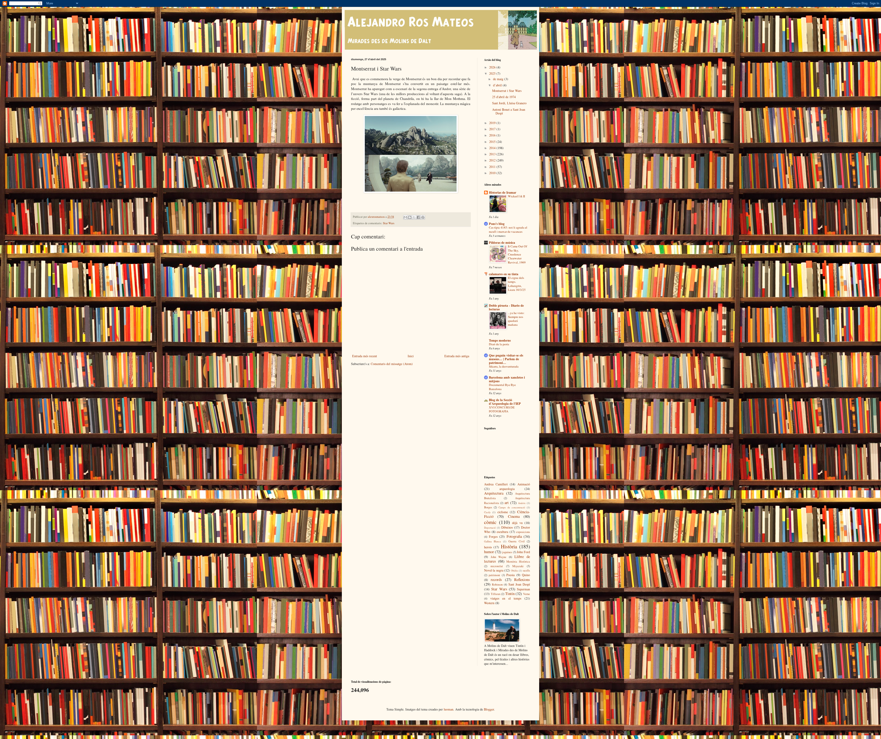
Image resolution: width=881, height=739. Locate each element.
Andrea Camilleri (496, 484)
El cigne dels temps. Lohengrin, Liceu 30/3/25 (517, 284)
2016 (492, 135)
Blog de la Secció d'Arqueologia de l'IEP (505, 401)
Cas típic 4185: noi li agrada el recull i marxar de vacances (508, 229)
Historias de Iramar (502, 192)
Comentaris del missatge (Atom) (392, 364)
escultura (502, 531)
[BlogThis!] (409, 217)
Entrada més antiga (456, 356)
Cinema (514, 516)
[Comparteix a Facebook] (418, 217)
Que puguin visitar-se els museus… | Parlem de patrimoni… (506, 359)
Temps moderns (500, 340)
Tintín (510, 593)
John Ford (523, 552)
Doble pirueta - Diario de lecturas (506, 307)
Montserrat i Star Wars (506, 90)
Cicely (487, 512)
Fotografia (514, 536)
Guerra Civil (516, 541)
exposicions (523, 532)
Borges (488, 507)
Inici (411, 356)
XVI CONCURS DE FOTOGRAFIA (502, 409)
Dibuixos (507, 527)
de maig (498, 79)
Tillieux (495, 594)
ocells (526, 570)
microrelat (497, 566)
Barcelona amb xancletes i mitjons (507, 379)
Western (489, 603)
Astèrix (522, 503)
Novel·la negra (493, 570)
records (496, 579)
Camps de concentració (512, 507)
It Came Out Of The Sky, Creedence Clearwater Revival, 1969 (517, 254)
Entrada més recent (364, 356)
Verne (526, 594)
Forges (493, 536)
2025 (492, 73)
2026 (492, 67)
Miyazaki (518, 566)
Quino (526, 575)
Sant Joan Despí (519, 584)
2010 (492, 173)
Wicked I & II (516, 196)
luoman (448, 709)
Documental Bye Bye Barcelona (502, 387)
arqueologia (507, 489)
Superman (523, 589)
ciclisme (502, 512)
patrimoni (494, 575)
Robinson (497, 584)
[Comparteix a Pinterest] (423, 217)
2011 (492, 166)
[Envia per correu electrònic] (405, 217)
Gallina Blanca (492, 541)
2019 (492, 123)
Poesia (510, 575)
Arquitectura (493, 493)
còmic (490, 521)
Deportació (490, 527)
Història (509, 546)
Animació (523, 484)
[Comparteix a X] (414, 217)
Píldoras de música (502, 242)
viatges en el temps (505, 598)
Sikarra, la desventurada (504, 366)
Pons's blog (497, 223)
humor (489, 551)
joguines (507, 552)
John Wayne (499, 557)
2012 (492, 160)
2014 (492, 148)
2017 (492, 129)
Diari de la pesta (499, 344)
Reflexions (522, 579)
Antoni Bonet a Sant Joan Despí (508, 111)
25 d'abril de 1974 (504, 97)
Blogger (489, 709)
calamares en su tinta (503, 274)
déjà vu (517, 523)
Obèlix (514, 570)
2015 (492, 141)
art (507, 502)
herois (488, 547)
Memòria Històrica (518, 561)
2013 (492, 154)
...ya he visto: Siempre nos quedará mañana (516, 319)
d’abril (498, 85)
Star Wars (388, 223)
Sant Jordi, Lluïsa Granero (509, 103)
